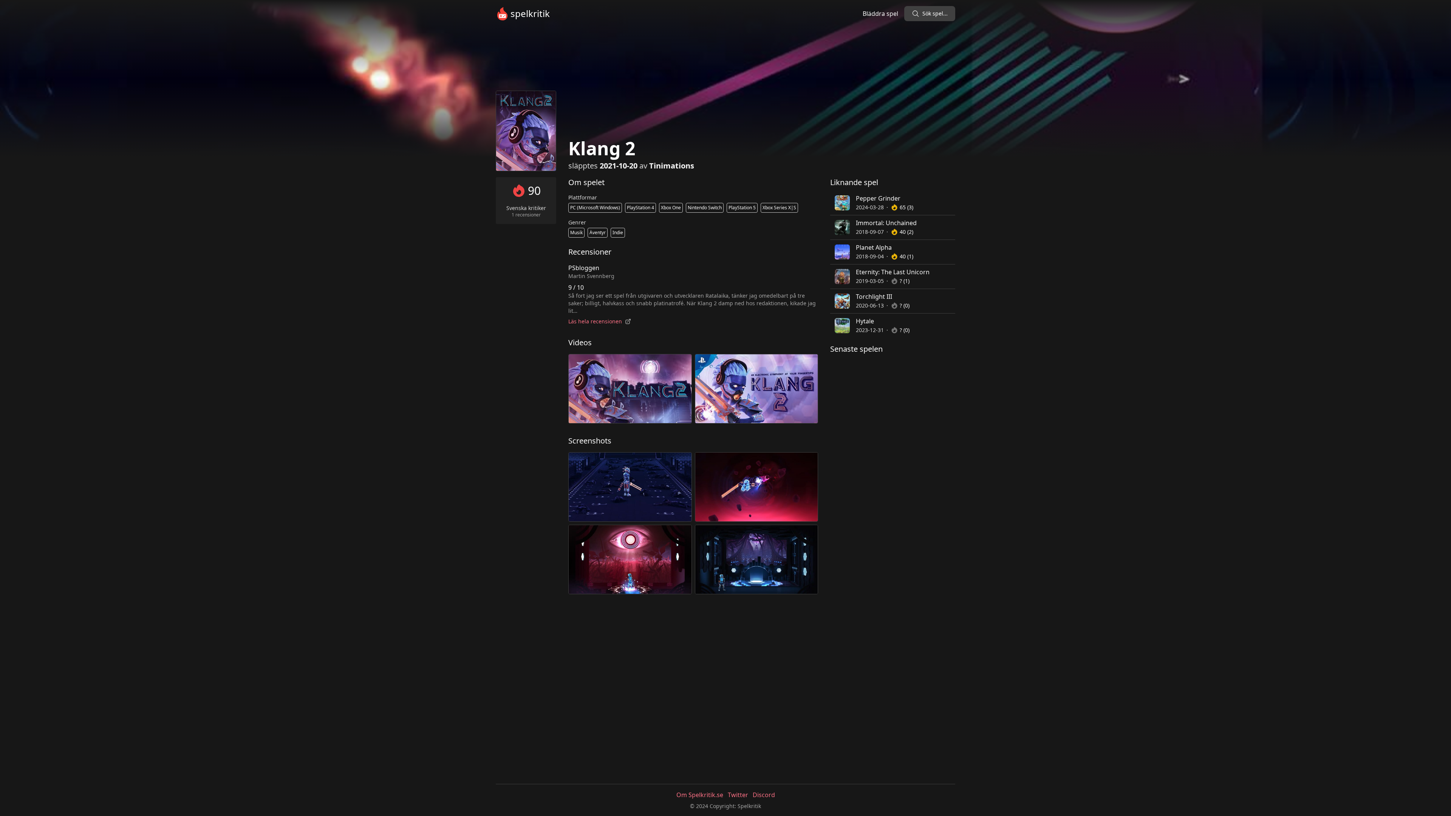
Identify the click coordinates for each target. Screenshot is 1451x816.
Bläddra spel (880, 13)
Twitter (738, 795)
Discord (764, 795)
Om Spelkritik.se (699, 795)
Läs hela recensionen (595, 321)
